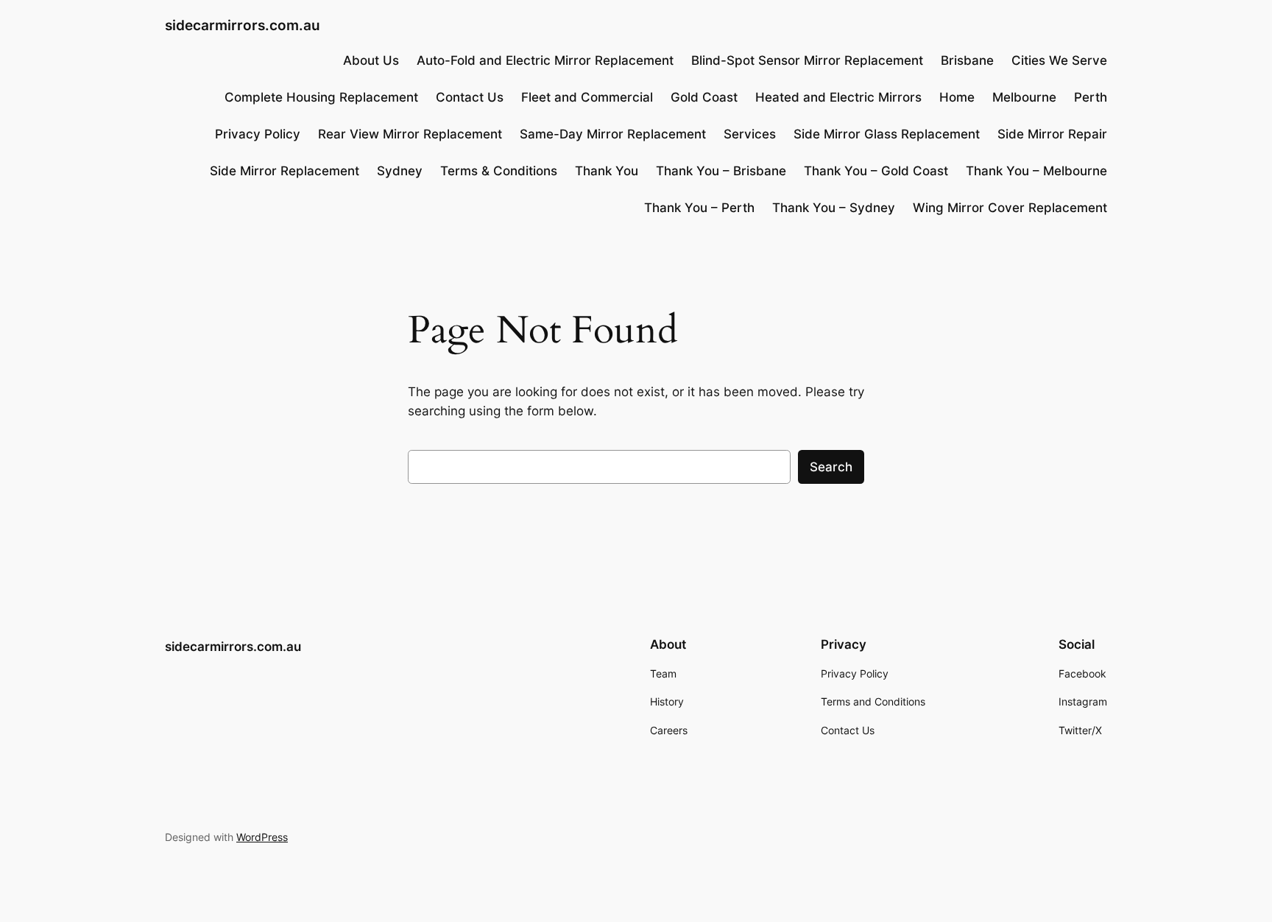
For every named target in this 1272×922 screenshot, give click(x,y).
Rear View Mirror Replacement (410, 134)
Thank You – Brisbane (721, 170)
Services (750, 134)
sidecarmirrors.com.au (242, 25)
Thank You (606, 170)
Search (831, 467)
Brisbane (967, 60)
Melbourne (1024, 97)
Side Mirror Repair (1052, 134)
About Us (371, 60)
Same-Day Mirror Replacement (613, 134)
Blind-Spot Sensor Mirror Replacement (807, 60)
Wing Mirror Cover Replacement (1010, 207)
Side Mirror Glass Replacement (887, 134)
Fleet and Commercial (587, 97)
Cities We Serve (1059, 60)
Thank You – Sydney (833, 207)
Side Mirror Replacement (284, 170)
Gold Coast (704, 97)
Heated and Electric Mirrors (838, 97)
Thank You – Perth (699, 207)
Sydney (400, 170)
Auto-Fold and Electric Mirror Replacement (545, 60)
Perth (1090, 97)
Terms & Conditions (498, 170)
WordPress (262, 837)
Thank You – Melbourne (1036, 170)
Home (957, 97)
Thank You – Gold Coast (876, 170)
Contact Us (470, 97)
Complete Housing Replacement (321, 97)
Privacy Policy (257, 134)
